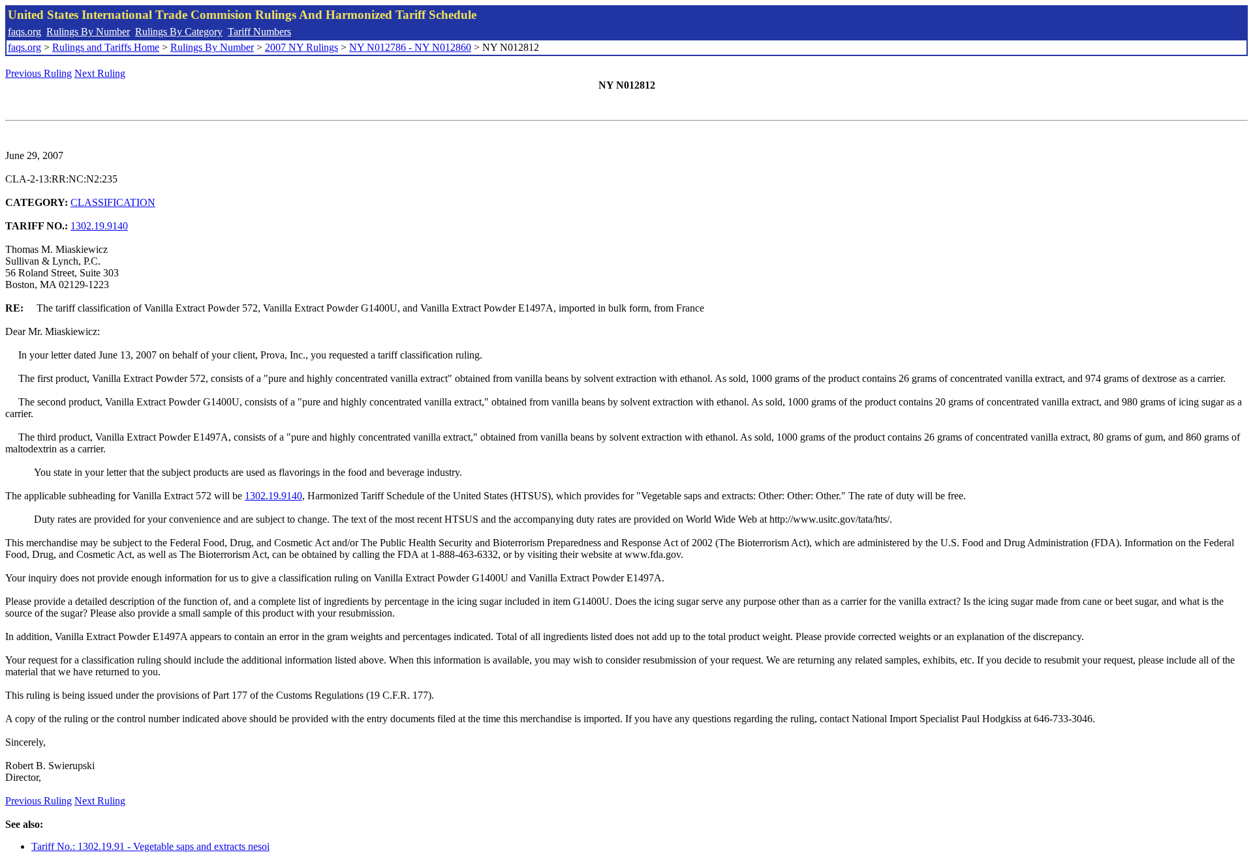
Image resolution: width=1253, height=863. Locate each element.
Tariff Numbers (259, 31)
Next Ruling (99, 73)
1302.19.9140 (99, 225)
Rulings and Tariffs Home (105, 47)
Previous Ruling (38, 73)
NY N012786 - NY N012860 (410, 47)
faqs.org (24, 31)
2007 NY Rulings (301, 47)
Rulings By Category (179, 31)
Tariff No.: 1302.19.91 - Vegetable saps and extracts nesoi (150, 846)
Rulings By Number (88, 31)
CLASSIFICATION (112, 202)
